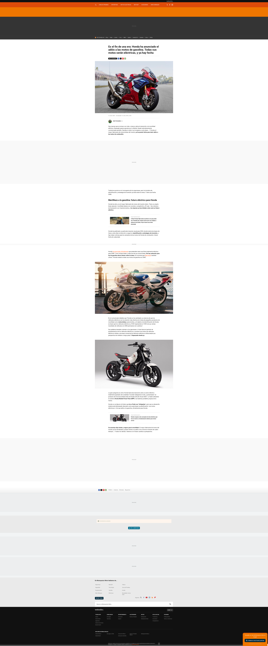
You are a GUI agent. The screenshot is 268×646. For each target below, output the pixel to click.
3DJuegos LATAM (110, 633)
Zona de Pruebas (104, 4)
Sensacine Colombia (122, 635)
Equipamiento (98, 590)
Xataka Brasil (98, 635)
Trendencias (155, 616)
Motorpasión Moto (144, 618)
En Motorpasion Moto (135, 216)
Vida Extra (109, 618)
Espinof (119, 618)
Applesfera (97, 620)
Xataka (96, 616)
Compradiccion (155, 620)
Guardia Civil (135, 37)
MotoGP (136, 4)
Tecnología (111, 587)
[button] (117, 121)
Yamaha (110, 590)
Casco (146, 37)
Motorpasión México (145, 633)
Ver (134, 527)
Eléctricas (111, 593)
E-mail (125, 58)
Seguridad (97, 587)
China (107, 37)
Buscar (170, 604)
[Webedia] (170, 1)
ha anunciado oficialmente (120, 251)
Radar (111, 37)
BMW (125, 37)
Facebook (170, 5)
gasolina (128, 490)
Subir (169, 610)
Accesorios (144, 4)
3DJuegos (109, 616)
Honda (122, 490)
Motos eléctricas (126, 4)
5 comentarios (113, 58)
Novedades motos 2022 (126, 593)
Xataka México (98, 633)
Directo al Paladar (133, 616)
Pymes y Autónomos (168, 618)
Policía (151, 37)
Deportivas (114, 4)
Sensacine (120, 616)
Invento (115, 37)
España (129, 37)
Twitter (167, 5)
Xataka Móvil (97, 618)
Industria (116, 490)
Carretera (141, 37)
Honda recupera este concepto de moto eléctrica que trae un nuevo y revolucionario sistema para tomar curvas (144, 418)
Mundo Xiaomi (98, 624)
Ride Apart (148, 255)
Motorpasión (143, 616)
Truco (120, 37)
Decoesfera (155, 618)
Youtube (146, 597)
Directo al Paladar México (133, 634)
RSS (152, 597)
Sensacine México (121, 633)
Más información (135, 644)
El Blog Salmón (167, 616)
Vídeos (123, 584)
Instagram (172, 5)
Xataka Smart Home (99, 622)
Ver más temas (99, 598)
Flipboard (123, 58)
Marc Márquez (155, 4)
